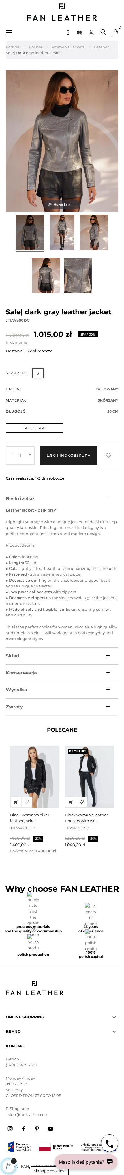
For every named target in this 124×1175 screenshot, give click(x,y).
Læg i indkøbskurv (69, 455)
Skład (12, 656)
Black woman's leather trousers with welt (86, 818)
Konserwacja (21, 673)
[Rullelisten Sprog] (79, 32)
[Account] (91, 32)
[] (16, 802)
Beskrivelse (20, 498)
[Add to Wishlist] (108, 455)
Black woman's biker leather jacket (29, 818)
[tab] (62, 498)
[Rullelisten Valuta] (68, 32)
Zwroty (14, 707)
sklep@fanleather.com (27, 1114)
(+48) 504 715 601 (21, 1064)
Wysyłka (16, 689)
